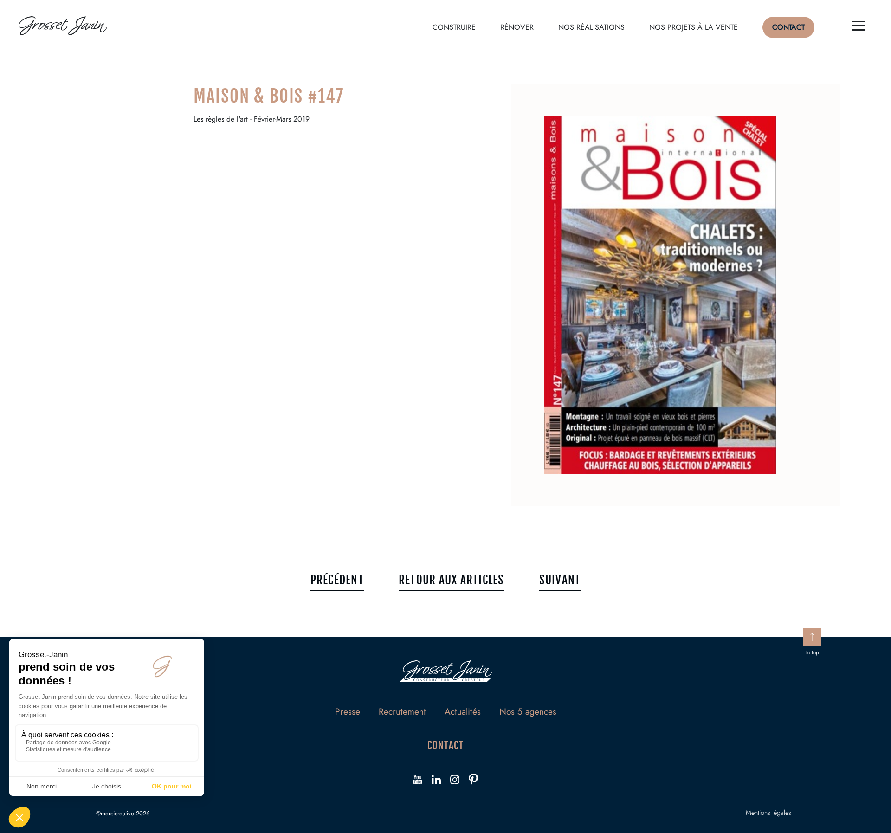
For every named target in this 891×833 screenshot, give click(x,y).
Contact (788, 27)
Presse (347, 711)
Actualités (463, 711)
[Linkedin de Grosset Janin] (436, 781)
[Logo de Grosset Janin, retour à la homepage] (63, 27)
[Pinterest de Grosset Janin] (473, 781)
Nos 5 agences (527, 711)
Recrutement (402, 711)
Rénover (517, 27)
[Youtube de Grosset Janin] (417, 781)
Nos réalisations (591, 27)
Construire (454, 27)
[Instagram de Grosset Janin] (454, 781)
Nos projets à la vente (693, 27)
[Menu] (858, 27)
